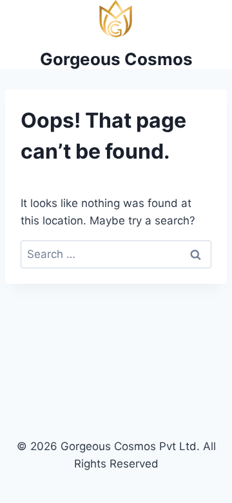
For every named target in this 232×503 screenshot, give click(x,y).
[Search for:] (116, 254)
